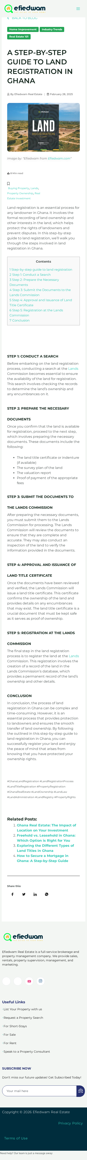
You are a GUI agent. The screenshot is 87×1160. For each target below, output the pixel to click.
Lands (34, 188)
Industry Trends (52, 29)
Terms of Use (16, 1138)
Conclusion (20, 320)
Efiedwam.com (59, 158)
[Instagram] (40, 981)
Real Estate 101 (19, 36)
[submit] (80, 1091)
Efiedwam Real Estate (28, 94)
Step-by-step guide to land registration (41, 270)
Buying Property (18, 188)
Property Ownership (20, 193)
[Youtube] (29, 981)
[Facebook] (18, 981)
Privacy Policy (70, 1123)
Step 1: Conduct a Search (30, 275)
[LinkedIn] (6, 981)
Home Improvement (23, 29)
